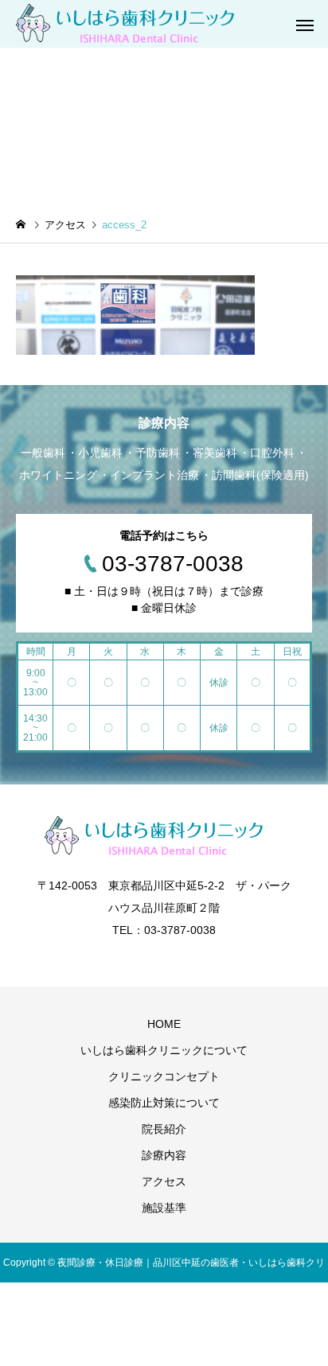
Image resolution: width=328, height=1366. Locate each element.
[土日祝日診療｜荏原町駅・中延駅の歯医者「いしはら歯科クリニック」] (135, 24)
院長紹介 (164, 1129)
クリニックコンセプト (164, 1076)
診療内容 (164, 1155)
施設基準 (164, 1207)
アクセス (164, 1181)
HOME (164, 1024)
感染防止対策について (164, 1102)
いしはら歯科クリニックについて (164, 1050)
